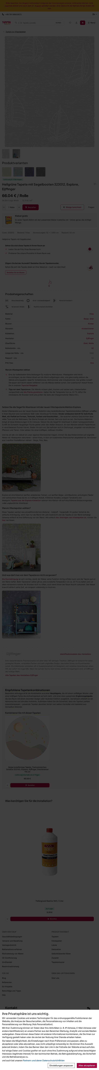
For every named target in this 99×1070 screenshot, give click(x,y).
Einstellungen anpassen (61, 1065)
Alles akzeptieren (87, 1065)
